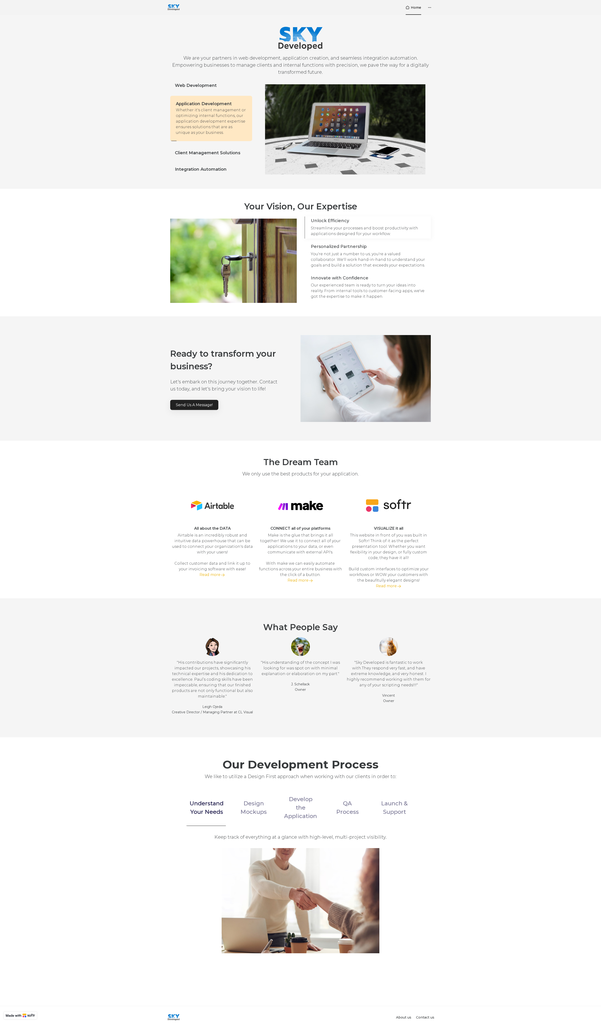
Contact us (425, 1017)
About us (403, 1017)
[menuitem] (413, 7)
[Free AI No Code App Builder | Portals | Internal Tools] (20, 1015)
